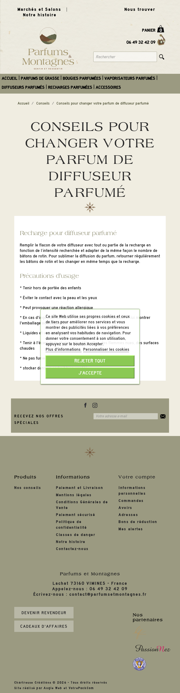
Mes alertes (131, 529)
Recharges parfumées (70, 87)
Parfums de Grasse (40, 78)
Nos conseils (27, 487)
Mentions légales (74, 495)
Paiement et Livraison (79, 487)
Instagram (95, 405)
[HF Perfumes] (139, 632)
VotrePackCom (81, 688)
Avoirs (125, 507)
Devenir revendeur (44, 612)
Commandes (131, 500)
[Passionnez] (153, 648)
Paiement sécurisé (75, 514)
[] (162, 57)
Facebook (85, 405)
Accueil (9, 78)
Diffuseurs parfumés (23, 87)
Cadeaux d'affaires (44, 626)
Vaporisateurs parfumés (129, 78)
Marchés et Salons (39, 9)
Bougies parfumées (82, 78)
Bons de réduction (138, 521)
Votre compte (137, 476)
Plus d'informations (64, 349)
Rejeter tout (90, 361)
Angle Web (53, 688)
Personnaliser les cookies (106, 349)
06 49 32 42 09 (140, 42)
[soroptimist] (139, 664)
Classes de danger (75, 534)
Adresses (128, 514)
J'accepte (90, 373)
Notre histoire (40, 14)
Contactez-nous (72, 548)
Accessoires (108, 87)
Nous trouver (139, 9)
